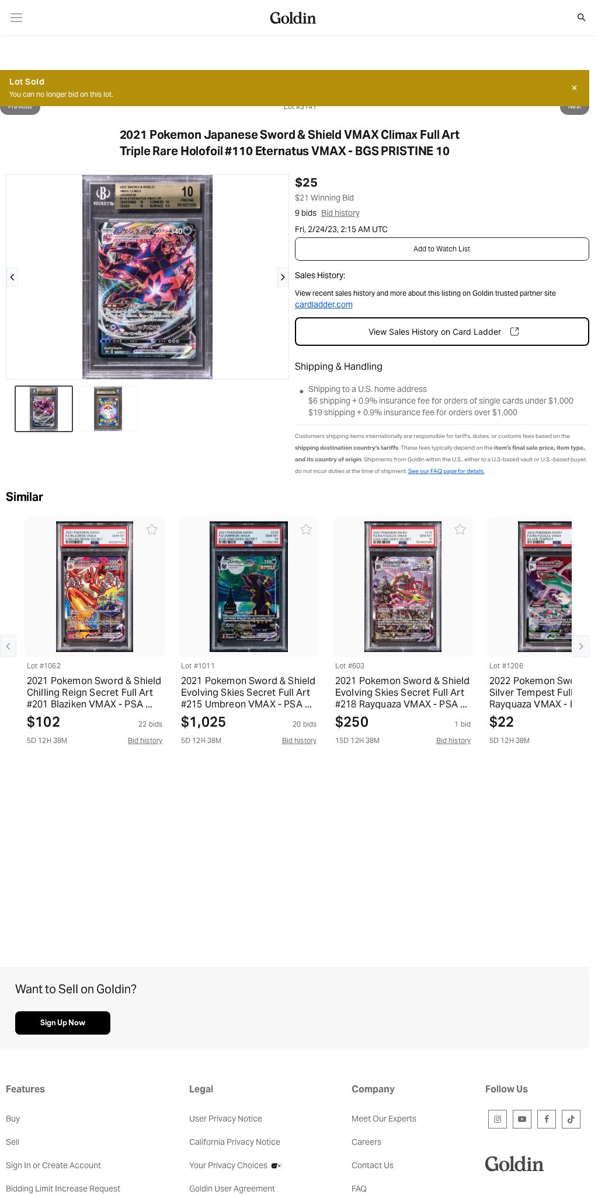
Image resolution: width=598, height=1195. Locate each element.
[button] (575, 17)
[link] (17, 17)
